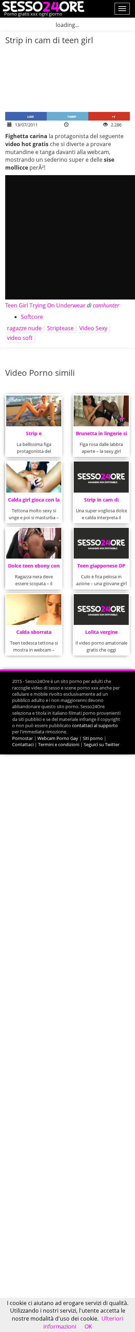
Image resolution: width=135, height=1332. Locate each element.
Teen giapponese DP (101, 565)
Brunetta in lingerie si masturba (101, 435)
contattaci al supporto (95, 725)
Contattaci (23, 744)
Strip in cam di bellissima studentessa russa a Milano (101, 501)
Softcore (32, 317)
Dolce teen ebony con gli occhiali (34, 567)
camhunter (106, 305)
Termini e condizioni (58, 744)
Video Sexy (93, 328)
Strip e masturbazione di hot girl (34, 435)
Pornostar (22, 738)
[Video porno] (42, 6)
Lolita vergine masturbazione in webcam (101, 634)
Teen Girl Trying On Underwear (45, 305)
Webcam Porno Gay (57, 738)
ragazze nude (24, 328)
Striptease (60, 328)
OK (88, 1326)
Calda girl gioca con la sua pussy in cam (34, 501)
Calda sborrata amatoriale (33, 634)
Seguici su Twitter (101, 744)
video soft (20, 338)
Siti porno (93, 738)
